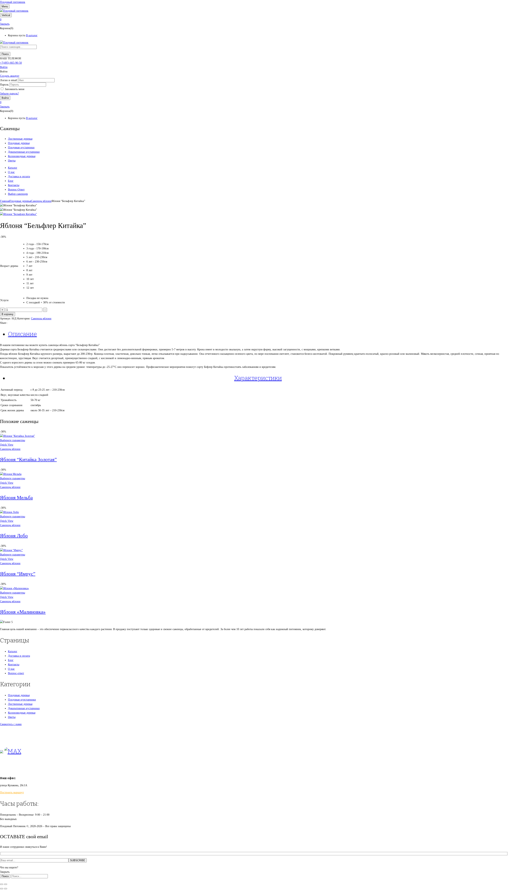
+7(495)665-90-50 (10, 731)
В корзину (7, 314)
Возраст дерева (9, 265)
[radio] (45, 244)
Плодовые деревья (20, 201)
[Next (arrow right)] (5, 888)
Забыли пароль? (9, 93)
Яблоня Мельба (16, 497)
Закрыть (5, 23)
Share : (4, 322)
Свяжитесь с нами (11, 724)
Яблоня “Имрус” (17, 573)
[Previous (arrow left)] (1, 888)
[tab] (258, 334)
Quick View (6, 444)
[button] (254, 19)
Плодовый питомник (12, 2)
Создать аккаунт (9, 75)
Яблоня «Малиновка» (23, 611)
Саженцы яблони (41, 201)
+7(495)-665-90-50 (11, 62)
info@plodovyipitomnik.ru (36, 767)
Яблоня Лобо (14, 535)
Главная (4, 201)
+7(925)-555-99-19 (11, 740)
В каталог (32, 35)
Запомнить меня (14, 89)
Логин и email (8, 80)
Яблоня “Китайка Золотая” (28, 459)
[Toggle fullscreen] (5, 884)
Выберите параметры (12, 440)
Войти (4, 67)
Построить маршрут (12, 792)
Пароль (4, 84)
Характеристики (258, 378)
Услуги (4, 300)
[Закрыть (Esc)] (1, 884)
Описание (22, 334)
